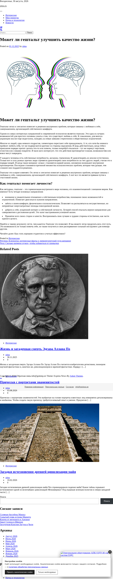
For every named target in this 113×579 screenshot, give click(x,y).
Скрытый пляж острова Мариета (15, 517)
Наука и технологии (15, 20)
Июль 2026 (11, 538)
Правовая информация (34, 387)
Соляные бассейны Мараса (12, 514)
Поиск (3, 497)
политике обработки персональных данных (28, 567)
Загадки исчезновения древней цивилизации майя (38, 472)
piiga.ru (3, 6)
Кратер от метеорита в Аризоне (15, 519)
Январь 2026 (11, 553)
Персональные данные (54, 387)
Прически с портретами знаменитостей (29, 382)
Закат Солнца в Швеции (11, 522)
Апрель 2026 (12, 546)
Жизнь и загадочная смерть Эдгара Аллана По (35, 349)
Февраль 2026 (12, 551)
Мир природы (12, 18)
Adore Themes (76, 376)
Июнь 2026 (11, 541)
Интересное (11, 15)
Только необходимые (47, 572)
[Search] (1, 30)
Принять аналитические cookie (20, 572)
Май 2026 (10, 543)
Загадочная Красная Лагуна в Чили (16, 524)
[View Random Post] (1, 27)
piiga (24, 46)
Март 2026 (10, 548)
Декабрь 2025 (12, 556)
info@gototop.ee (81, 387)
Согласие (70, 387)
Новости (10, 23)
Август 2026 (11, 536)
